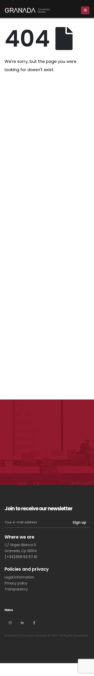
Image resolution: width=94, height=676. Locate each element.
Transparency (16, 589)
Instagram (10, 622)
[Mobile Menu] (85, 10)
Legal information (19, 577)
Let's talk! (22, 462)
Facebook (34, 622)
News (9, 610)
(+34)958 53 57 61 (21, 556)
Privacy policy (16, 583)
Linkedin (22, 622)
